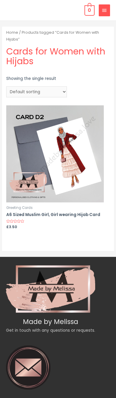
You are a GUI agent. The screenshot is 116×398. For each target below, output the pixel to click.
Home (12, 32)
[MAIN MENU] (104, 10)
